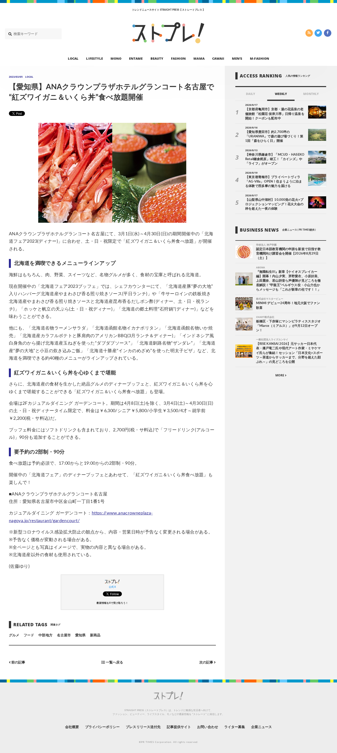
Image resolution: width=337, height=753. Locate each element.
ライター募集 (234, 727)
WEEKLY (281, 94)
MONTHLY (311, 94)
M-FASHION (259, 58)
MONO (116, 58)
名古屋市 (64, 635)
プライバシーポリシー (102, 727)
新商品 (95, 635)
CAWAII (218, 58)
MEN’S (237, 58)
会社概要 (72, 727)
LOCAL (73, 58)
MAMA (198, 58)
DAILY (250, 94)
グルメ (14, 635)
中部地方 (45, 635)
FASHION (178, 58)
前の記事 (18, 662)
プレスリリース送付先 (143, 727)
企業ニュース (261, 727)
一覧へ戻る (114, 662)
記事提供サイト (179, 727)
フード (29, 635)
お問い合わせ (207, 727)
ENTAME (136, 58)
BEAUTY (156, 58)
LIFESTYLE (94, 58)
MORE (280, 375)
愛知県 (80, 635)
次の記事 (206, 662)
